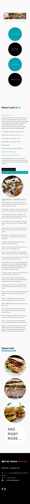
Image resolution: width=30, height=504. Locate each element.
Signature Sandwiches (9, 169)
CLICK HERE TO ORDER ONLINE (9, 152)
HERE (15, 158)
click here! (20, 135)
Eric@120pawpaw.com (13, 480)
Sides (25, 172)
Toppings (19, 172)
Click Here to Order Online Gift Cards (10, 155)
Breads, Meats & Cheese (9, 172)
